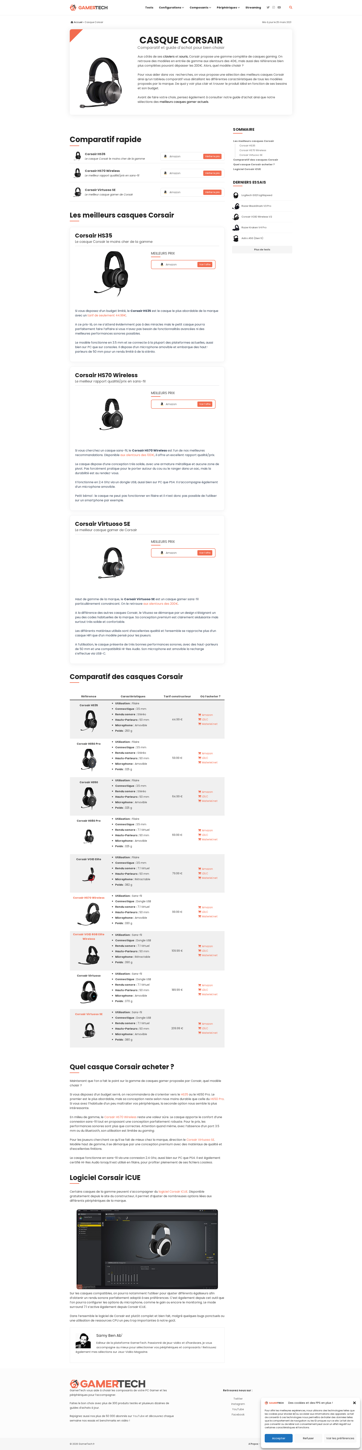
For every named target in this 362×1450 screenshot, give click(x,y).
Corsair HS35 (95, 154)
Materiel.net (209, 724)
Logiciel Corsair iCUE (247, 169)
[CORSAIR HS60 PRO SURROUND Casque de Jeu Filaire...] (88, 837)
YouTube (139, 1416)
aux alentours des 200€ (160, 604)
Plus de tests (262, 249)
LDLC (204, 719)
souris (183, 56)
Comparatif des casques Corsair (255, 160)
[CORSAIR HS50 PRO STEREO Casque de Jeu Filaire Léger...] (88, 798)
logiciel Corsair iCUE (173, 1191)
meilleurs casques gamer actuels (184, 102)
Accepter (278, 1438)
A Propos (253, 1443)
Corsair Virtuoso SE (100, 190)
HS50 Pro (217, 1099)
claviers (169, 56)
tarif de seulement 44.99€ (106, 315)
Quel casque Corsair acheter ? (254, 164)
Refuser (308, 1438)
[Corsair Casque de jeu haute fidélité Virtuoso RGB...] (88, 1030)
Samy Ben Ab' (109, 1335)
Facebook (238, 1414)
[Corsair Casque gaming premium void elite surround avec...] (88, 875)
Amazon (207, 715)
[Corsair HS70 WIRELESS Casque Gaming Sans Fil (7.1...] (88, 914)
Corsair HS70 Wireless (102, 171)
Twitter (238, 1399)
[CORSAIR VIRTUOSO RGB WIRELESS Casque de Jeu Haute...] (88, 992)
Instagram (238, 1404)
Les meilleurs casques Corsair (253, 141)
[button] (354, 1403)
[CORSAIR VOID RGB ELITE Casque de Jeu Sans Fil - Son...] (88, 955)
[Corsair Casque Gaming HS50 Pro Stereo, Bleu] (89, 760)
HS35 (184, 1094)
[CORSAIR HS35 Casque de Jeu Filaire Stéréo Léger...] (88, 721)
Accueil (78, 22)
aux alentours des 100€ (137, 455)
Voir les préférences (340, 1438)
